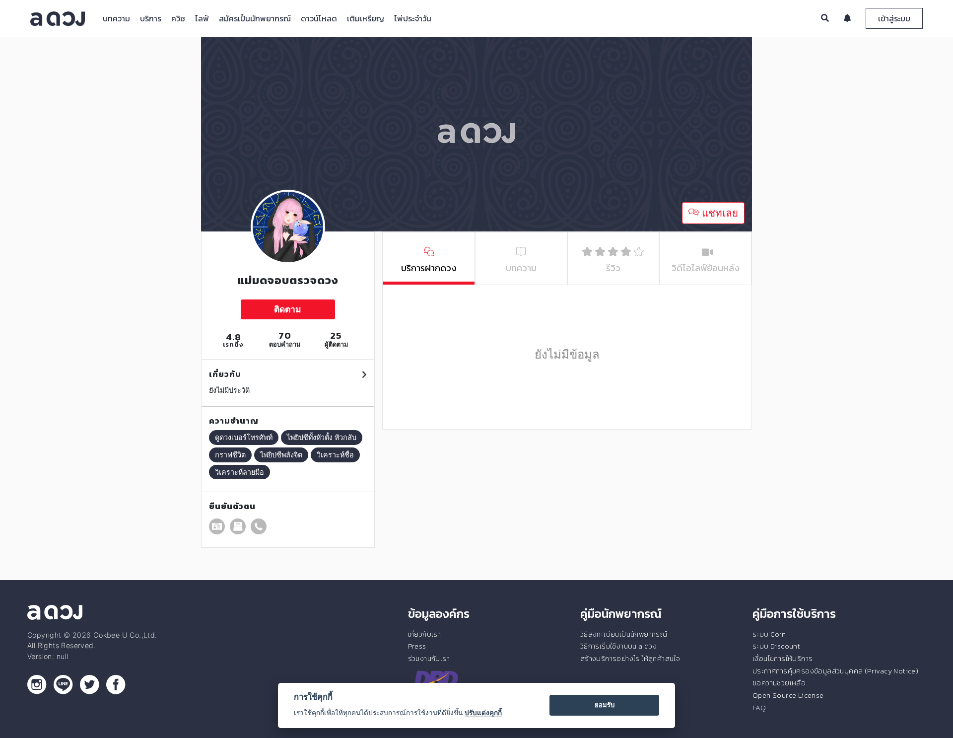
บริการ (150, 18)
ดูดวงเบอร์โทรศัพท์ (243, 437)
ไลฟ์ (202, 18)
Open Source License (788, 695)
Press (417, 646)
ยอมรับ (604, 705)
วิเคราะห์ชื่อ (335, 454)
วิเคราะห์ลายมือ (239, 472)
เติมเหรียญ (365, 18)
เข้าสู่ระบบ (894, 18)
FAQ (759, 707)
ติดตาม (287, 309)
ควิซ (178, 18)
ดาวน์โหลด (319, 18)
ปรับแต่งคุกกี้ (483, 713)
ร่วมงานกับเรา (429, 658)
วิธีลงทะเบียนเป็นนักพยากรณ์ (623, 634)
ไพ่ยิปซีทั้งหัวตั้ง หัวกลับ (321, 437)
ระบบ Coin (769, 634)
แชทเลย (718, 213)
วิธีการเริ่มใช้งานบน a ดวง (618, 646)
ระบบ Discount (776, 646)
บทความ (116, 18)
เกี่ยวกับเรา (424, 634)
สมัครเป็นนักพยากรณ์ (255, 18)
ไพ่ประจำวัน (412, 18)
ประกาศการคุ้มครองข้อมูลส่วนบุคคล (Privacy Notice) (835, 670)
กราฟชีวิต (230, 454)
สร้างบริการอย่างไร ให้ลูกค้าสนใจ (630, 658)
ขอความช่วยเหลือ (779, 682)
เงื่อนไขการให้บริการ (782, 658)
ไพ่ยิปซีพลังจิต (281, 454)
